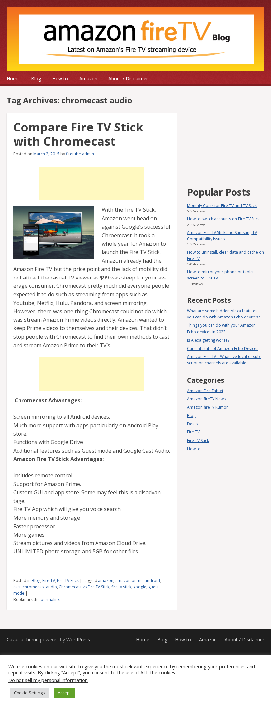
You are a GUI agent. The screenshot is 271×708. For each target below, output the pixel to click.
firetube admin (80, 154)
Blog (36, 78)
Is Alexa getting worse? (208, 340)
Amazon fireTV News (206, 399)
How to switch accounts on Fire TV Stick (223, 219)
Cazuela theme (23, 639)
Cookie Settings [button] (29, 693)
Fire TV (48, 580)
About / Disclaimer (128, 78)
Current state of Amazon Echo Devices (222, 348)
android (152, 580)
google (139, 587)
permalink (50, 599)
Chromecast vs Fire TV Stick (84, 587)
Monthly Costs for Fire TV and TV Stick (222, 205)
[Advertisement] (91, 183)
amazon (105, 580)
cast (17, 587)
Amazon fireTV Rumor (207, 407)
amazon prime (129, 580)
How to (60, 78)
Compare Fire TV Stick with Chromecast (78, 134)
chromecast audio (40, 587)
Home (13, 78)
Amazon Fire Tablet (205, 390)
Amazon (88, 78)
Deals (192, 424)
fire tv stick (121, 587)
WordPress (78, 639)
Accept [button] (64, 693)
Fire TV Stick (68, 580)
